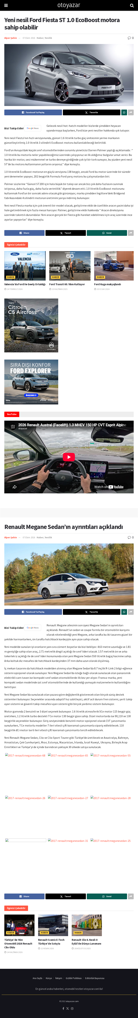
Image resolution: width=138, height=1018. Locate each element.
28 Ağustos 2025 (82, 948)
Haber (40, 38)
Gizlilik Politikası (74, 978)
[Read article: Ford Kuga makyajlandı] (114, 266)
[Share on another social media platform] (131, 112)
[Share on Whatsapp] (124, 112)
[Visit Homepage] (69, 5)
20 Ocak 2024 (102, 289)
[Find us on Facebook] (63, 1009)
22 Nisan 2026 (47, 948)
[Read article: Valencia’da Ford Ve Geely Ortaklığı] (25, 266)
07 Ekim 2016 (29, 38)
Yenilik (48, 38)
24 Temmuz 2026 (14, 289)
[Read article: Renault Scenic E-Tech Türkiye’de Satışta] (53, 925)
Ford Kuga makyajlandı (107, 284)
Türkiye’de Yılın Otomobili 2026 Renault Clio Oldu (18, 943)
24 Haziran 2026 (14, 952)
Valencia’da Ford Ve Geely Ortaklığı (24, 284)
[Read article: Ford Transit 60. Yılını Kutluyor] (70, 266)
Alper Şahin (10, 38)
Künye (49, 978)
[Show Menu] (6, 5)
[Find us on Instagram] (72, 1009)
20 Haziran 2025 (59, 289)
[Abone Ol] (32, 128)
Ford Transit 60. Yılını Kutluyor (67, 284)
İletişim (58, 978)
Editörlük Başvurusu (94, 978)
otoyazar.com (72, 1001)
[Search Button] (132, 5)
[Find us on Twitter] (67, 1009)
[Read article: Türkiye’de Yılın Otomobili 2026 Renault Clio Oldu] (19, 925)
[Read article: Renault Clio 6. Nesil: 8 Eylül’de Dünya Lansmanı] (87, 925)
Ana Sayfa (37, 978)
